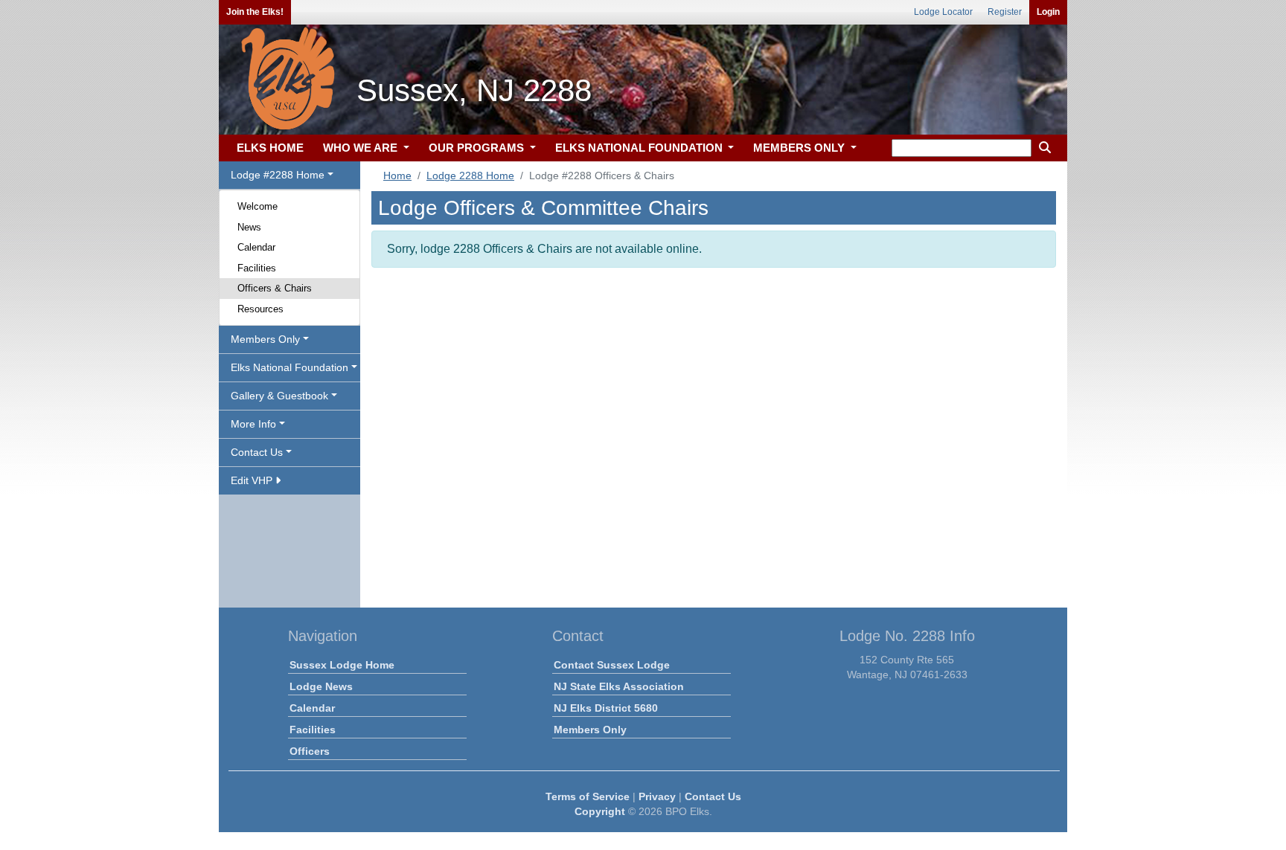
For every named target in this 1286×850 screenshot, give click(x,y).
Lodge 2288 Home (470, 175)
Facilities (256, 268)
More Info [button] (253, 424)
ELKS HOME (270, 147)
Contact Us (713, 796)
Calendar (256, 247)
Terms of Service (588, 796)
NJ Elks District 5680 (606, 708)
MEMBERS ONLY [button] (800, 147)
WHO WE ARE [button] (361, 147)
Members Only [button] (265, 339)
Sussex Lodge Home (341, 665)
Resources (260, 309)
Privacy (657, 796)
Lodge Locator (943, 12)
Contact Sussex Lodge (612, 665)
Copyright (600, 811)
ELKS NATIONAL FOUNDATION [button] (640, 147)
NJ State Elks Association (619, 686)
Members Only (590, 729)
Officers (309, 751)
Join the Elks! (255, 12)
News (249, 227)
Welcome (257, 206)
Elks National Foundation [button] (289, 367)
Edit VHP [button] (253, 480)
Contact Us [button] (257, 452)
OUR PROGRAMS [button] (478, 147)
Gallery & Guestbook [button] (279, 396)
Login (1048, 12)
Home (397, 175)
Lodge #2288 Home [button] (277, 175)
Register (1005, 12)
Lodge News (321, 686)
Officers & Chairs (274, 288)
